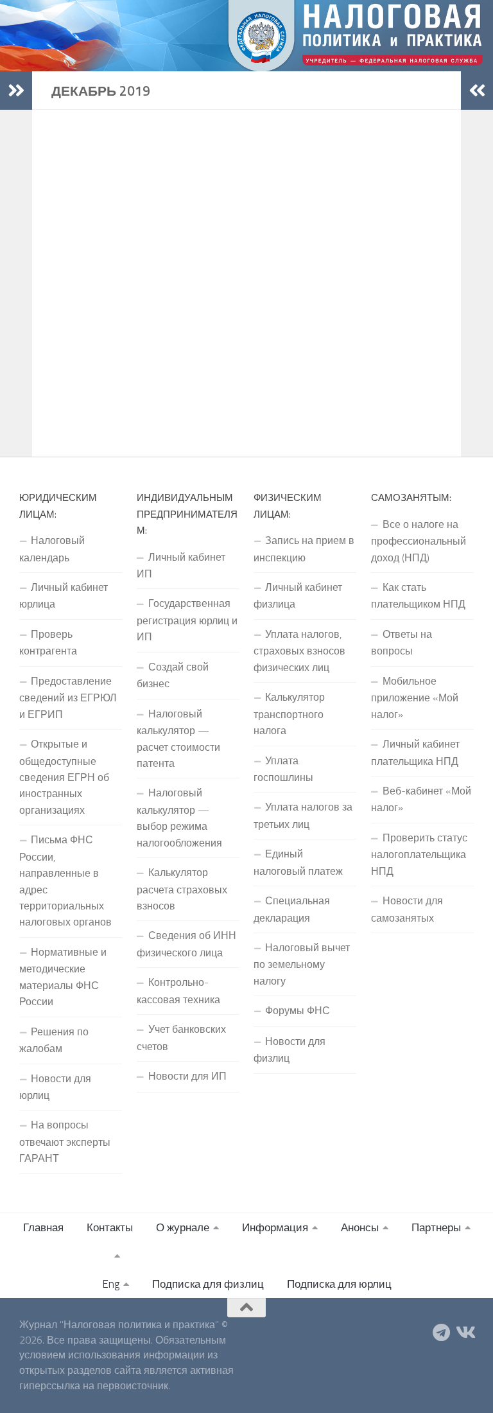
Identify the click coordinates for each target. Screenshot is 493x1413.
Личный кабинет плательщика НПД (415, 752)
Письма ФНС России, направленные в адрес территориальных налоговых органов (65, 880)
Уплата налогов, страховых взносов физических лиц (299, 650)
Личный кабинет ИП (181, 565)
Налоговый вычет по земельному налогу (302, 964)
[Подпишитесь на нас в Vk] (465, 1333)
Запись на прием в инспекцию (304, 548)
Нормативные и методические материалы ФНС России (63, 976)
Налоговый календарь (52, 548)
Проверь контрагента (48, 642)
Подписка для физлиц (208, 1284)
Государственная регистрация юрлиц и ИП (187, 619)
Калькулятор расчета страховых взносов (182, 888)
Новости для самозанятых (407, 909)
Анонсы (360, 1227)
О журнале (182, 1227)
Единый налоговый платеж (298, 862)
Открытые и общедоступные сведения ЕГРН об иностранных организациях (64, 777)
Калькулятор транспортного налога (289, 713)
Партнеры (436, 1227)
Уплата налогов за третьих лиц (303, 815)
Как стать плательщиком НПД (418, 595)
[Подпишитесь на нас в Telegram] (442, 1333)
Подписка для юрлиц (339, 1284)
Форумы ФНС (297, 1010)
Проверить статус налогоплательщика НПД (419, 854)
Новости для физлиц (289, 1049)
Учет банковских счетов (181, 1037)
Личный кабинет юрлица (63, 595)
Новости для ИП (187, 1076)
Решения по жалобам (54, 1040)
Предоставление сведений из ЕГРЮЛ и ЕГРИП (68, 697)
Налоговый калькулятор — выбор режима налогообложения (179, 817)
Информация (275, 1227)
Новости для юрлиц (55, 1087)
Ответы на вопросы (401, 642)
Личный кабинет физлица (298, 595)
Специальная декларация (292, 909)
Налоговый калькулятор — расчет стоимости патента (178, 738)
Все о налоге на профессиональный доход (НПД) (418, 540)
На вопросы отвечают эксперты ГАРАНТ (64, 1141)
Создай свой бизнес (173, 675)
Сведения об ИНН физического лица (186, 943)
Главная (43, 1227)
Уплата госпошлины (283, 769)
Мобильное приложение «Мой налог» (414, 697)
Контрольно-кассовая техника (178, 990)
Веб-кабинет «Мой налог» (421, 799)
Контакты (110, 1227)
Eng (110, 1284)
